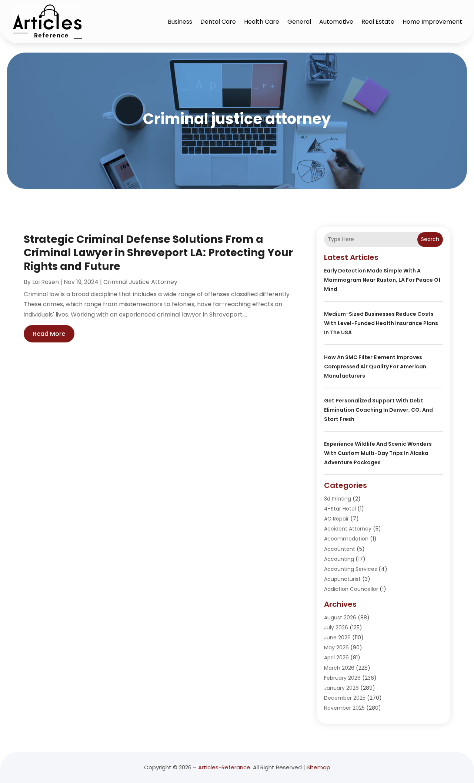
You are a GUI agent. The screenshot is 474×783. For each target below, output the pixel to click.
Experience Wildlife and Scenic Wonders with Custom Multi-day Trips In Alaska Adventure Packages (378, 453)
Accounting (339, 559)
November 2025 (344, 708)
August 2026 (340, 617)
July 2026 (336, 627)
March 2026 (339, 668)
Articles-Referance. (224, 767)
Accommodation (346, 538)
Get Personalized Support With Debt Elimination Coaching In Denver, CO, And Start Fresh (378, 410)
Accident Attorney (347, 528)
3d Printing (337, 498)
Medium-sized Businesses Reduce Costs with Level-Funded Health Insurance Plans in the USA (381, 323)
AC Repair (336, 518)
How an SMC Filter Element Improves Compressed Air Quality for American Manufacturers (375, 366)
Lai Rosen (45, 282)
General (299, 21)
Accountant (339, 549)
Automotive (336, 21)
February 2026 (342, 678)
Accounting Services (350, 569)
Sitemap (318, 767)
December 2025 (344, 698)
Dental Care (218, 21)
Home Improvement (432, 21)
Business (180, 21)
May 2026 (336, 647)
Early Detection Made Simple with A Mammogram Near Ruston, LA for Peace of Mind (382, 280)
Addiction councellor (351, 589)
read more (49, 333)
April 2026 (336, 657)
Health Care (261, 21)
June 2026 (337, 637)
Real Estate (377, 21)
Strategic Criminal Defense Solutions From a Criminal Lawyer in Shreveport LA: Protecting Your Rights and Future (158, 253)
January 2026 (341, 688)
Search (430, 239)
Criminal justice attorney (140, 282)
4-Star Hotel (340, 508)
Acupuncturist (342, 579)
